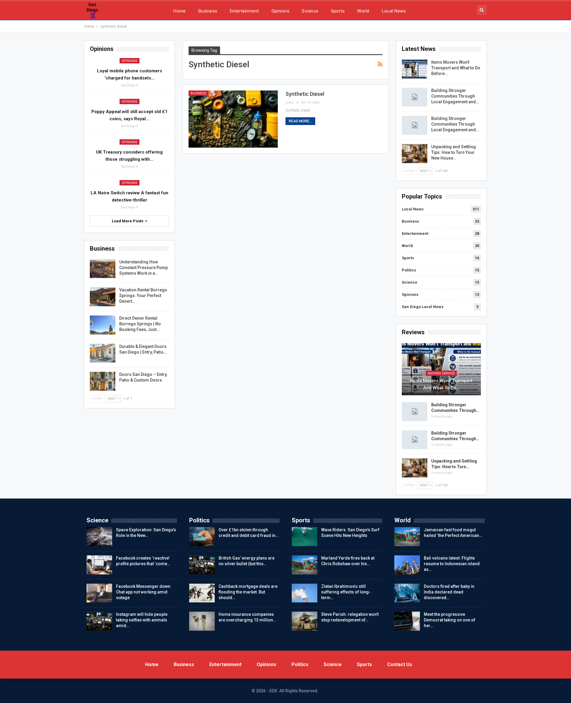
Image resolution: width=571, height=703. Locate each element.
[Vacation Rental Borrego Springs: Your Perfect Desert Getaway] (102, 296)
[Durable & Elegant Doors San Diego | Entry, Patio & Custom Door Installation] (102, 353)
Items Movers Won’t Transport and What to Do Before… (455, 68)
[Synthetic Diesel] (233, 119)
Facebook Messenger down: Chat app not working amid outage (143, 592)
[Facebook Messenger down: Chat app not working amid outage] (99, 593)
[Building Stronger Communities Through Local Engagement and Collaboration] (414, 97)
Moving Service (441, 373)
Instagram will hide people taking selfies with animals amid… (141, 620)
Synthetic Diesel (305, 94)
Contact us (399, 664)
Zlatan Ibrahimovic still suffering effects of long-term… (346, 592)
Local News (394, 11)
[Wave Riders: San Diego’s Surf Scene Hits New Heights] (304, 536)
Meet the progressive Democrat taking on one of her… (449, 620)
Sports (338, 11)
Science (310, 11)
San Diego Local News (422, 306)
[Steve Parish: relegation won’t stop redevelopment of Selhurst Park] (304, 621)
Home (179, 11)
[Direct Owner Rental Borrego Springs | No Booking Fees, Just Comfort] (102, 325)
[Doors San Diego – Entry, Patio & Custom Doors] (102, 381)
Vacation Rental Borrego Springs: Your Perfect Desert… (143, 296)
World (363, 11)
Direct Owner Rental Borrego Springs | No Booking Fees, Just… (140, 324)
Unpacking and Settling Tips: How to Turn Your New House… (453, 152)
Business (207, 11)
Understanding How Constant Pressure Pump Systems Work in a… (143, 268)
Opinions (281, 11)
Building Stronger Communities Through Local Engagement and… (455, 96)
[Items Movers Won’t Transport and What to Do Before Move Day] (414, 69)
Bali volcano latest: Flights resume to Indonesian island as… (452, 564)
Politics (409, 270)
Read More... (300, 121)
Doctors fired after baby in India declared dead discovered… (449, 592)
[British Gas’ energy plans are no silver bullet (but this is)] (202, 564)
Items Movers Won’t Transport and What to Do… (441, 384)
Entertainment (244, 11)
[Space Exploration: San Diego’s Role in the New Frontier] (99, 536)
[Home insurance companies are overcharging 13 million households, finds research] (202, 621)
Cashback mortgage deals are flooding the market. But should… (248, 592)
